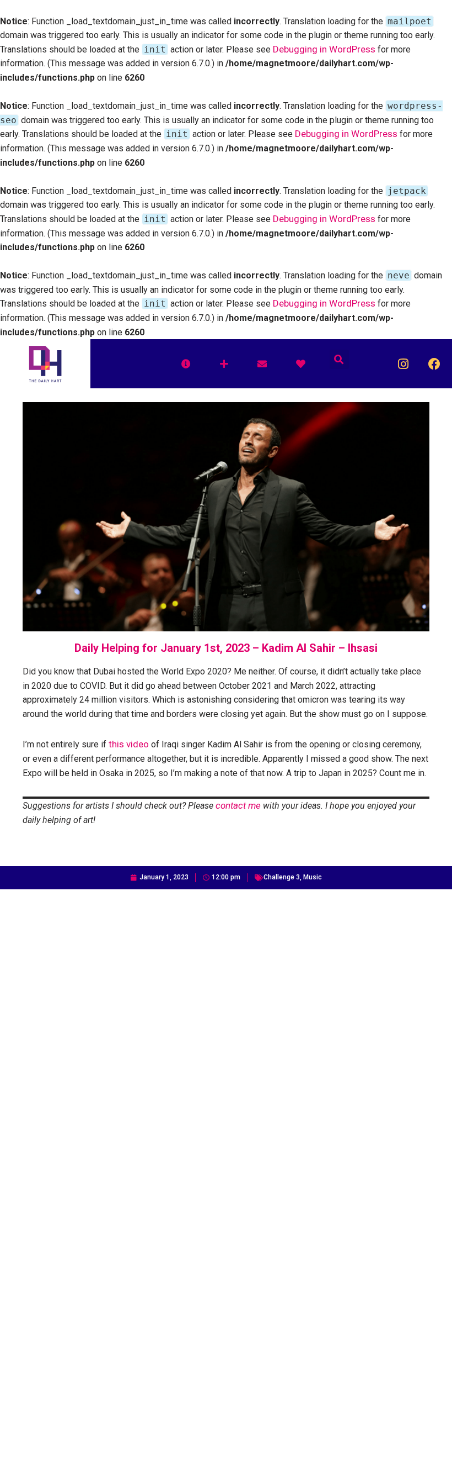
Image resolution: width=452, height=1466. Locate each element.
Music (312, 877)
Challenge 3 (281, 877)
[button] (339, 359)
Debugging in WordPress (324, 49)
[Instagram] (403, 363)
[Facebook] (434, 363)
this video (129, 744)
